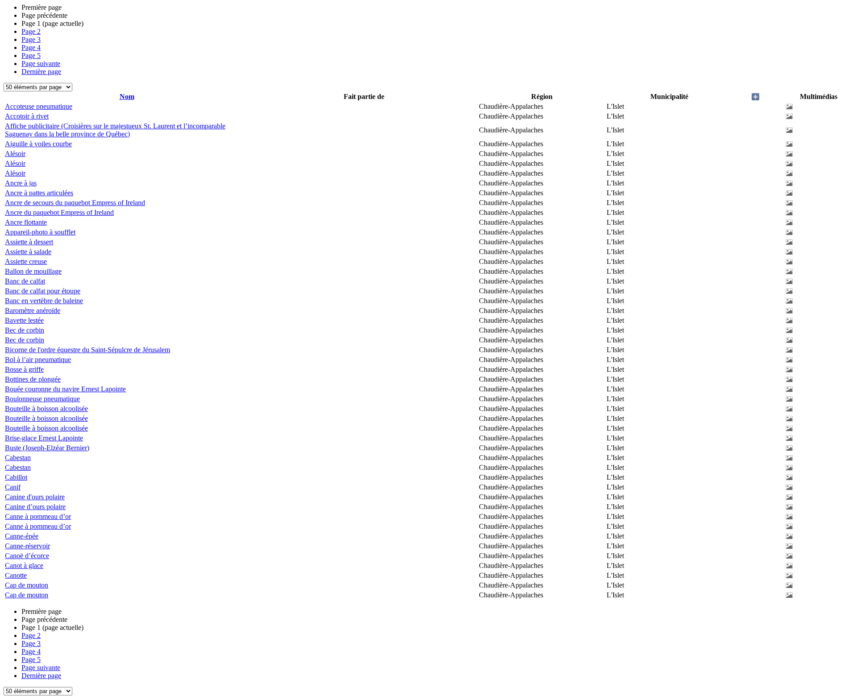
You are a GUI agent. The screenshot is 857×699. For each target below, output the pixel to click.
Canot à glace (24, 565)
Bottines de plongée (33, 379)
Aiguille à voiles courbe (38, 144)
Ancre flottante (26, 222)
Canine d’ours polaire (35, 506)
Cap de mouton (26, 585)
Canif (13, 487)
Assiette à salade (28, 251)
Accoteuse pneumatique (38, 106)
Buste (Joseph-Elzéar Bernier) (47, 448)
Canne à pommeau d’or (38, 516)
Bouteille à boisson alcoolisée (46, 408)
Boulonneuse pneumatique (42, 399)
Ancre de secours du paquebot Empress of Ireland (75, 202)
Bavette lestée (24, 320)
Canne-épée (21, 536)
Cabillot (16, 477)
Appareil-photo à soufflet (40, 232)
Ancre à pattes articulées (39, 193)
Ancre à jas (21, 183)
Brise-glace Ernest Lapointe (44, 438)
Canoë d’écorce (27, 555)
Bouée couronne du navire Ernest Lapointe (65, 389)
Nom (127, 96)
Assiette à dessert (29, 242)
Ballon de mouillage (33, 271)
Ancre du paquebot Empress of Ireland (59, 212)
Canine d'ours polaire (35, 497)
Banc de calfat (25, 281)
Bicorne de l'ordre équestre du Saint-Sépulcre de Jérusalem (87, 350)
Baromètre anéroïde (32, 310)
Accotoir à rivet (27, 116)
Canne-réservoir (27, 546)
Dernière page (41, 71)
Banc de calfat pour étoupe (42, 291)
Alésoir (15, 153)
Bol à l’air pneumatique (38, 359)
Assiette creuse (26, 261)
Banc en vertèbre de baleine (44, 300)
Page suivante (40, 63)
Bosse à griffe (24, 369)
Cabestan (18, 457)
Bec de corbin (24, 330)
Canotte (16, 575)
